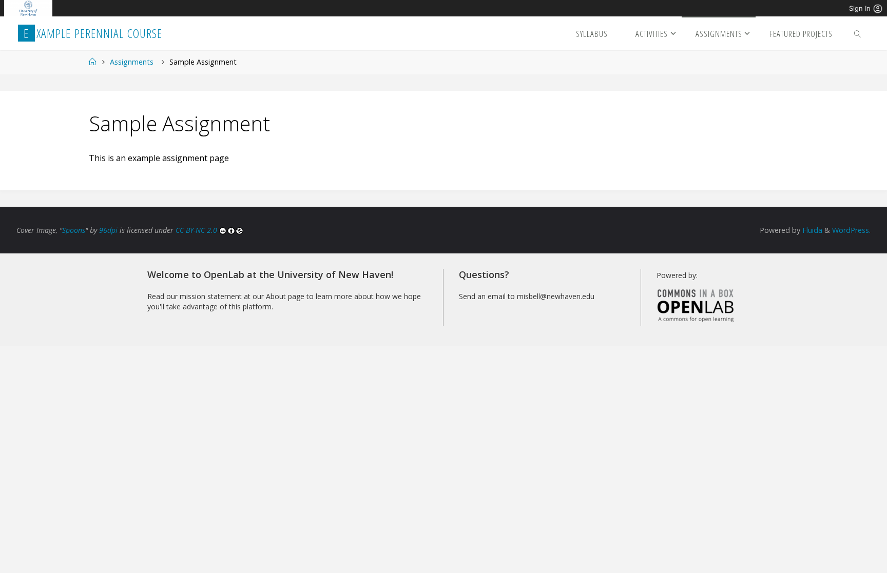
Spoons (73, 230)
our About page (278, 296)
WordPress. (851, 230)
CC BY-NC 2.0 (197, 230)
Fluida (811, 230)
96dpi (108, 230)
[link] (857, 33)
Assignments (131, 62)
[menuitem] (28, 8)
